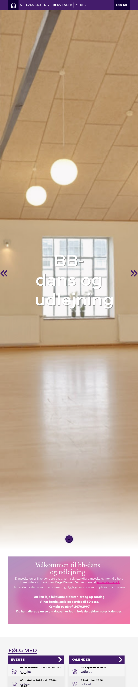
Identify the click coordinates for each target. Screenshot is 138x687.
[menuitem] (13, 5)
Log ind (121, 5)
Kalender (81, 660)
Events (18, 660)
